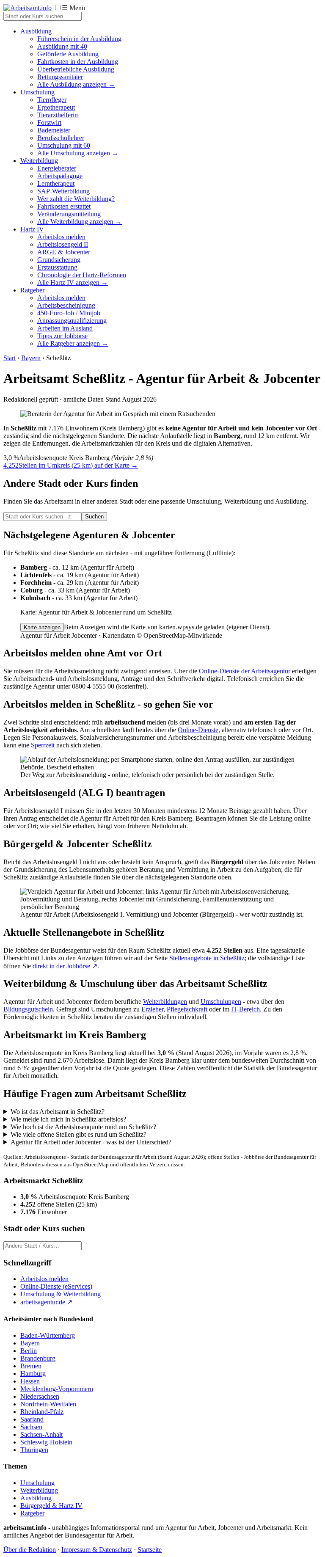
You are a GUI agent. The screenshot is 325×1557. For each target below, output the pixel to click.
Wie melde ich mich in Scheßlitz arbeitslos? (68, 1119)
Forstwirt (49, 122)
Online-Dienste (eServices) (56, 1286)
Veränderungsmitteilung (69, 214)
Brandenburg (37, 1358)
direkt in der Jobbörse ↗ (65, 966)
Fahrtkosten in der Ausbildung (77, 61)
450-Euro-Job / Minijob (68, 313)
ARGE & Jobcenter (63, 252)
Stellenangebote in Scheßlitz (207, 958)
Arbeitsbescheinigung (66, 305)
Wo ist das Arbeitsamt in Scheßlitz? (58, 1111)
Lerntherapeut (55, 183)
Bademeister (53, 130)
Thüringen (34, 1449)
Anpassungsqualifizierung (72, 320)
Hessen (30, 1381)
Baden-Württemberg (47, 1335)
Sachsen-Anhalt (41, 1434)
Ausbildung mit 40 (62, 46)
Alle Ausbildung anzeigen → (76, 84)
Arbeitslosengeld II (62, 244)
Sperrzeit (43, 745)
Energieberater (56, 168)
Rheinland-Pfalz (41, 1411)
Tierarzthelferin (57, 114)
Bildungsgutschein (28, 1009)
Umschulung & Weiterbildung (60, 1294)
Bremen (30, 1366)
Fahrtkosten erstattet (64, 206)
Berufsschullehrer (60, 137)
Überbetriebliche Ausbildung (75, 69)
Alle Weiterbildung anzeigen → (79, 221)
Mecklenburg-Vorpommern (56, 1388)
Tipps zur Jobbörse (62, 335)
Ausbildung (36, 31)
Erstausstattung (57, 267)
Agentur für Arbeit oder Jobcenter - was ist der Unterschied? (91, 1142)
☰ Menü (73, 7)
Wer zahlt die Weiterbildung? (76, 198)
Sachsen (31, 1426)
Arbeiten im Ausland (65, 328)
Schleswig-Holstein (46, 1442)
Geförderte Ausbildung (68, 54)
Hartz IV (32, 229)
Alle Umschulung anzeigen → (77, 153)
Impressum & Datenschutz (96, 1549)
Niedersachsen (39, 1396)
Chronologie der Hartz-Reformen (81, 274)
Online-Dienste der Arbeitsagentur (244, 671)
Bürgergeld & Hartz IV (51, 1505)
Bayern (31, 357)
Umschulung (37, 92)
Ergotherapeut (56, 107)
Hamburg (33, 1373)
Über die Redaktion (29, 1549)
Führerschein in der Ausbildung (79, 38)
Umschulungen (221, 1001)
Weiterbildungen (165, 1001)
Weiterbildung (39, 160)
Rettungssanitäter (60, 76)
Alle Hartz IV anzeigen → (72, 282)
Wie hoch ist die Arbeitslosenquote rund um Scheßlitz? (83, 1126)
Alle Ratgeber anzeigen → (72, 343)
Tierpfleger (51, 99)
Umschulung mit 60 (63, 145)
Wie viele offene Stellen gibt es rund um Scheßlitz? (78, 1134)
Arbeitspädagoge (60, 175)
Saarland (32, 1419)
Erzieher (152, 1009)
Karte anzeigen (42, 627)
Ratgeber (32, 290)
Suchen (94, 516)
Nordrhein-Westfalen (48, 1404)
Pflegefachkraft (187, 1009)
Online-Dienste (198, 729)
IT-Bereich (245, 1009)
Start (9, 357)
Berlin (28, 1350)
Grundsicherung (58, 259)
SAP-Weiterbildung (63, 191)
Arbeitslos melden (61, 236)
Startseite (150, 1549)
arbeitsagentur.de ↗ (46, 1302)
